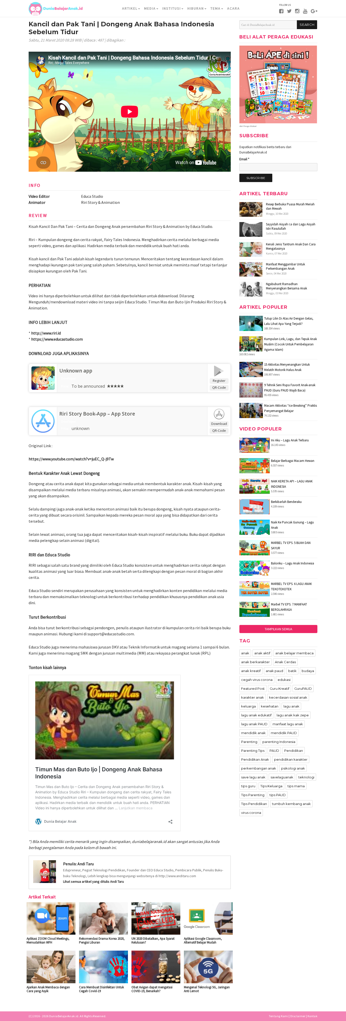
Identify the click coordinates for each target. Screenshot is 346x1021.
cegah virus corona (257, 680)
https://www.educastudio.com (57, 339)
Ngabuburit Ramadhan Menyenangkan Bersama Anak (286, 286)
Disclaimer (297, 1016)
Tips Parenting (252, 795)
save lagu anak (253, 777)
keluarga (248, 706)
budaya (308, 671)
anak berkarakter (255, 662)
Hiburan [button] (195, 8)
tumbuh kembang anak (291, 804)
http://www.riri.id (46, 333)
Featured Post (253, 688)
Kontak (312, 1016)
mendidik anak (253, 733)
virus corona (251, 813)
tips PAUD (278, 795)
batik (292, 671)
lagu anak (291, 706)
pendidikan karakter (290, 759)
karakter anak (252, 697)
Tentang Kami (278, 1016)
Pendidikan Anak (255, 759)
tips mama (296, 786)
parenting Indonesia (278, 742)
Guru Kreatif (279, 688)
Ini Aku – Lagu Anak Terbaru (290, 440)
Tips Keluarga (271, 786)
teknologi (306, 777)
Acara (233, 8)
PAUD (274, 751)
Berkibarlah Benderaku (286, 502)
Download (219, 423)
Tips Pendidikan (254, 804)
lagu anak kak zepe (293, 715)
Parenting (249, 742)
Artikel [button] (130, 8)
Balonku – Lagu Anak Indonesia (292, 563)
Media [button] (150, 8)
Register (219, 380)
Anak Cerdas (285, 662)
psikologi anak (293, 768)
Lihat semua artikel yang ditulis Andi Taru (93, 881)
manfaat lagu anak (288, 724)
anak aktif (262, 653)
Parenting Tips (252, 751)
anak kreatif (251, 671)
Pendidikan (293, 751)
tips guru (248, 786)
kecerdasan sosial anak (288, 697)
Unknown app (75, 370)
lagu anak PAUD (254, 724)
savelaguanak (282, 777)
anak (245, 653)
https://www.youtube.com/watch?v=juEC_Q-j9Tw (71, 458)
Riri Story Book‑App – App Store (97, 413)
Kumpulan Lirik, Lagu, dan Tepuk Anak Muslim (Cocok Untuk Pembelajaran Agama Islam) (290, 344)
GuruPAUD (303, 688)
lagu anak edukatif (256, 715)
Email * (244, 159)
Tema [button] (215, 8)
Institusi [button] (171, 8)
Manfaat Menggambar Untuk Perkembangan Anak (285, 266)
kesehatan (269, 706)
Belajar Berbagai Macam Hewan (292, 461)
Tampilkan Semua (278, 629)
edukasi (284, 680)
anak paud (274, 671)
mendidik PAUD (284, 733)
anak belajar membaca (294, 653)
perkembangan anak (258, 768)
